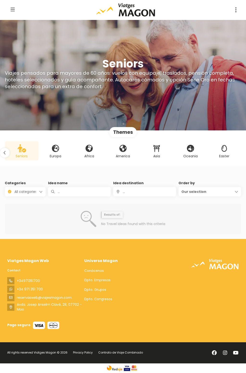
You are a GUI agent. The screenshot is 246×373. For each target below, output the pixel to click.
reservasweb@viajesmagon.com (44, 297)
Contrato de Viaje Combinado (120, 352)
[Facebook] (214, 352)
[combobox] (144, 191)
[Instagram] (225, 352)
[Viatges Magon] (215, 264)
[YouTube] (236, 352)
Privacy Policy (83, 352)
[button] (5, 153)
